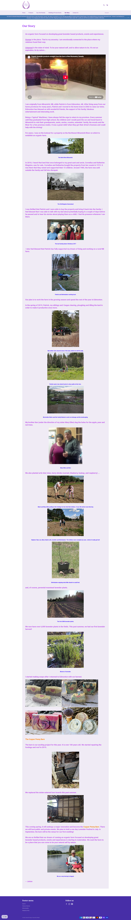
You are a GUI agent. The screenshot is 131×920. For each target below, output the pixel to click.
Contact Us (75, 12)
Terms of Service (26, 906)
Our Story (67, 12)
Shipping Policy (25, 910)
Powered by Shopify (36, 917)
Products (31, 12)
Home (23, 12)
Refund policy (25, 908)
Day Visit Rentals (40, 12)
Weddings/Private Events (55, 12)
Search (24, 903)
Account (107, 12)
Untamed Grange (28, 917)
